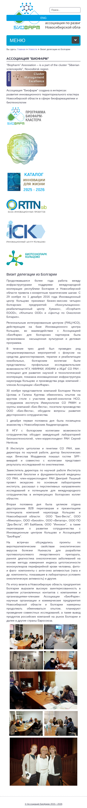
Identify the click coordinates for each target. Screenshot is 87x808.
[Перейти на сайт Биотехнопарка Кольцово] (26, 257)
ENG (43, 18)
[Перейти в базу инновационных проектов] (26, 205)
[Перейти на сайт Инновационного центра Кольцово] (25, 231)
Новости (33, 49)
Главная (21, 49)
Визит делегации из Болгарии (31, 274)
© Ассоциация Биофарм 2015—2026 (43, 804)
